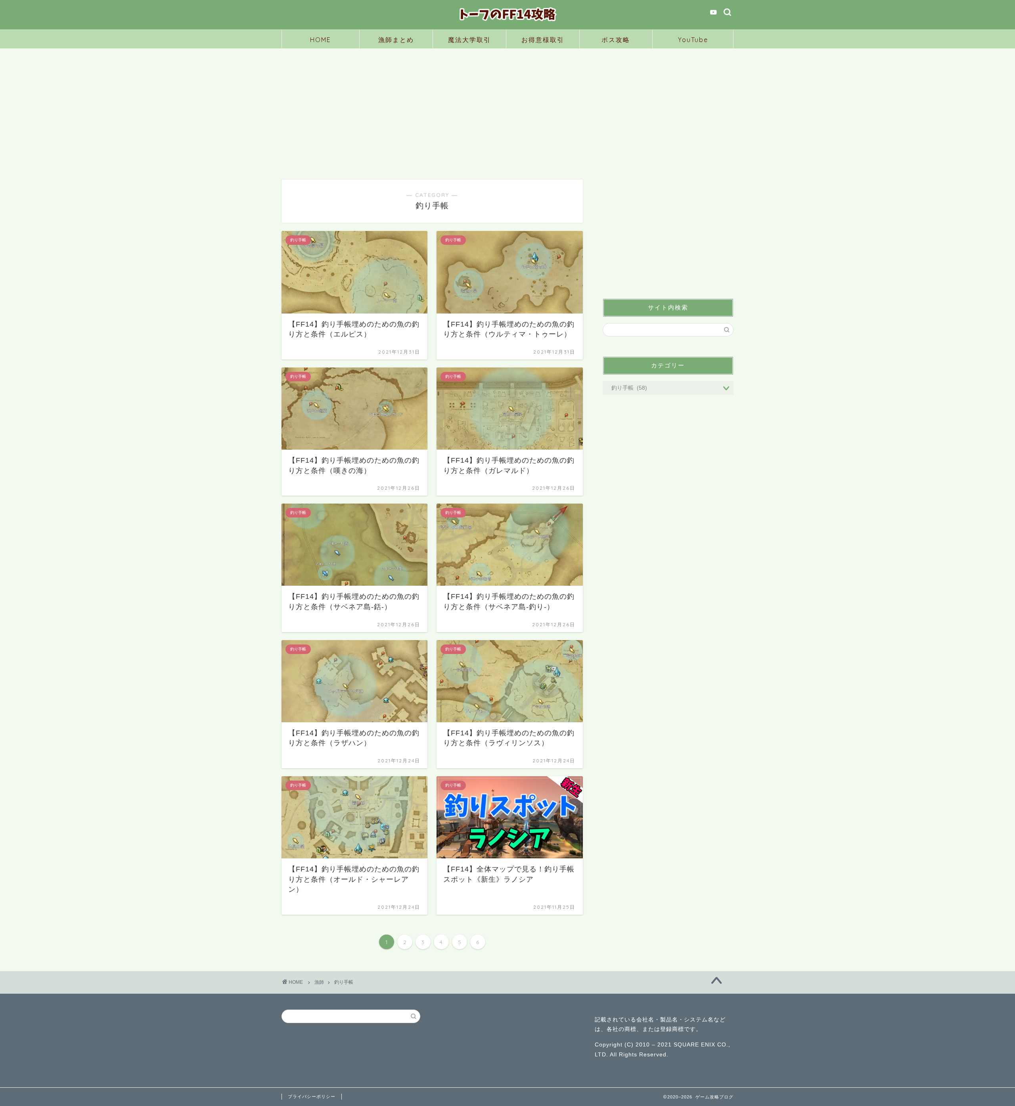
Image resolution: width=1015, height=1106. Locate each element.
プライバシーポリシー (311, 1096)
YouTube (693, 40)
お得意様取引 (542, 40)
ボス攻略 (615, 40)
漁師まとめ (396, 40)
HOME (320, 40)
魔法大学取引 (469, 40)
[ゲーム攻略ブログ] (507, 22)
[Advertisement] (507, 107)
